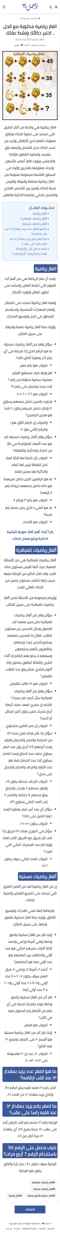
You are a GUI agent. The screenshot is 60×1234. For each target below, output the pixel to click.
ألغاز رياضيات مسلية (34, 223)
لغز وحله (46, 373)
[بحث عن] (56, 7)
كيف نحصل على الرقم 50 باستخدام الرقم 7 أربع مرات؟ (29, 251)
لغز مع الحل (24, 18)
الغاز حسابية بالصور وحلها (41, 1195)
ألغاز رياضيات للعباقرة (34, 218)
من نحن (9, 1228)
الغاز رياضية (40, 213)
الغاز (32, 934)
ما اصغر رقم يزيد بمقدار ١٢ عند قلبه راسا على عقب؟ (28, 241)
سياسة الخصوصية (29, 1228)
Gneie (46, 1223)
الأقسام (42, 1228)
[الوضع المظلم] (50, 7)
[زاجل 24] (30, 6)
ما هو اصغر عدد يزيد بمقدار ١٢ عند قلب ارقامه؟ (25, 231)
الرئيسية (34, 18)
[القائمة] (3, 7)
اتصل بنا (17, 1228)
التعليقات (30, 1209)
